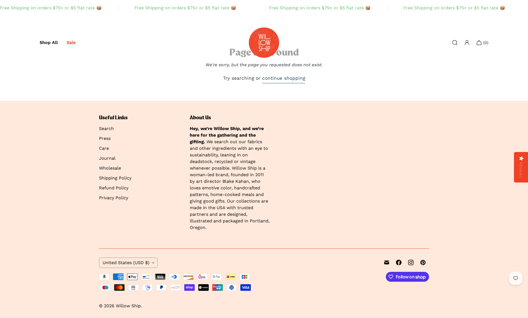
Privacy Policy (113, 197)
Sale (71, 42)
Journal (107, 158)
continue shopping (283, 78)
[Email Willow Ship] (387, 262)
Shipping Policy (115, 178)
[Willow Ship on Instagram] (411, 262)
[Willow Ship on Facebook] (399, 262)
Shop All (49, 42)
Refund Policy (113, 187)
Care (104, 148)
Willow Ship (128, 305)
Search (106, 128)
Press (105, 138)
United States (126, 262)
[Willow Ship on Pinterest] (423, 262)
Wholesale (110, 168)
